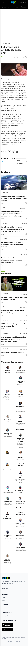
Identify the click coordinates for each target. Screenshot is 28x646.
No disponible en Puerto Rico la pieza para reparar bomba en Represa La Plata (12, 260)
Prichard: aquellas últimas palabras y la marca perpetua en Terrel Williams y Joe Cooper (13, 339)
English (4, 600)
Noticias (16, 7)
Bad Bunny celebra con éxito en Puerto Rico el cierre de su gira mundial (12, 245)
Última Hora (6, 7)
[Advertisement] (14, 24)
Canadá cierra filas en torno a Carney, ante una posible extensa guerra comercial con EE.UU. (12, 229)
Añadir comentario (20, 160)
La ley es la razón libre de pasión (12, 352)
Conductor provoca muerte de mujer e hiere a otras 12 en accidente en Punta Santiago (11, 214)
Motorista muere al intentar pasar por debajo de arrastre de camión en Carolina (14, 198)
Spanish (4, 597)
